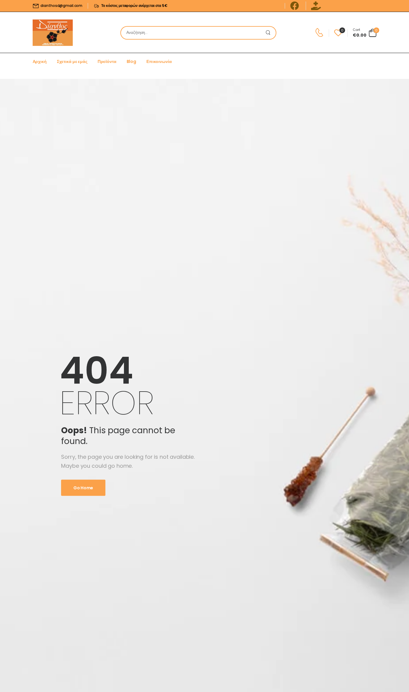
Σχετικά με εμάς (72, 61)
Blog (131, 61)
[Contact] (320, 32)
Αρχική (40, 61)
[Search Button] (270, 33)
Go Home (83, 488)
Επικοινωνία (159, 61)
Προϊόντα (107, 61)
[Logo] (53, 32)
